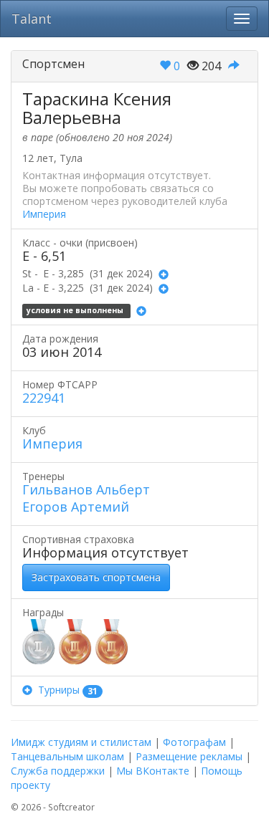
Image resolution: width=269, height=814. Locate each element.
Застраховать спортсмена (96, 577)
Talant (31, 18)
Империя (44, 214)
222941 (43, 397)
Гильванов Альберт (86, 489)
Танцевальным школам (67, 756)
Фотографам (194, 742)
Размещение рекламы (189, 756)
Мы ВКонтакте (152, 770)
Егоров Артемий (75, 506)
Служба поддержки (58, 770)
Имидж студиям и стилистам (81, 742)
